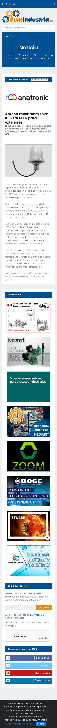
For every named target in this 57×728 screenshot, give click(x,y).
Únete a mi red (43, 680)
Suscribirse (44, 607)
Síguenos (46, 665)
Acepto (40, 723)
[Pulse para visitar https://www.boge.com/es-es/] (28, 490)
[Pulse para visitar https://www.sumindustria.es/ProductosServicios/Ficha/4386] (28, 421)
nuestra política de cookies (19, 723)
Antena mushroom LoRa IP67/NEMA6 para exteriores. (29, 57)
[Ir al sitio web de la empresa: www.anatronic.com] (27, 97)
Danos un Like (43, 657)
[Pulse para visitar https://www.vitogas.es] (28, 386)
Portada (10, 55)
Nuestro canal (43, 673)
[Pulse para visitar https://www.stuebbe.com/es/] (28, 525)
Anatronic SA (30, 55)
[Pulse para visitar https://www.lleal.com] (28, 317)
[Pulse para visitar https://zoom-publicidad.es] (28, 456)
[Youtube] (14, 4)
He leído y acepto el (25, 616)
